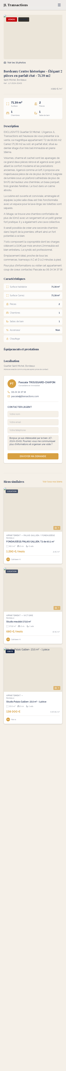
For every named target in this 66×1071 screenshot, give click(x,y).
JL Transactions (16, 5)
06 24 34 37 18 (18, 392)
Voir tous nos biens (52, 481)
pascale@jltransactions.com (25, 396)
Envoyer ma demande (33, 456)
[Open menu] (59, 5)
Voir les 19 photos (16, 62)
